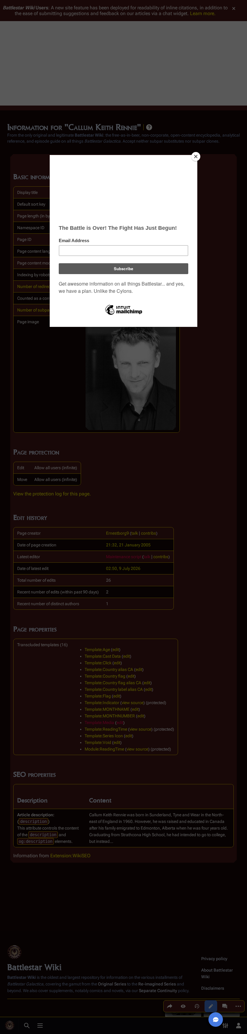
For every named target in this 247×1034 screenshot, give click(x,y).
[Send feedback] (215, 1019)
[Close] (195, 156)
